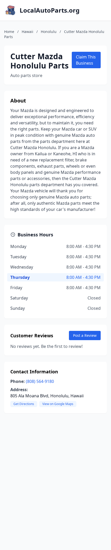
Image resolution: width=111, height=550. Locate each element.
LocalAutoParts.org (50, 10)
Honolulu (49, 31)
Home (9, 31)
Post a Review (85, 335)
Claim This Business (86, 60)
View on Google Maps (57, 404)
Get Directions (23, 404)
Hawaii (27, 31)
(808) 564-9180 (40, 381)
